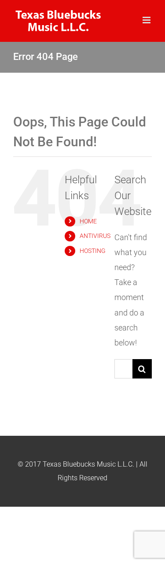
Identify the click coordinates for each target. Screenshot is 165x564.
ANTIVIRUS (95, 235)
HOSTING (93, 250)
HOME (88, 221)
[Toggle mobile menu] (147, 20)
